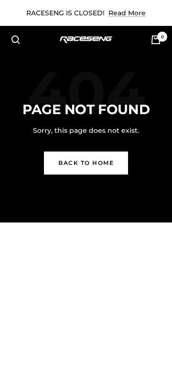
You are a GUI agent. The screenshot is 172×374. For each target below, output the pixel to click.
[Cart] (156, 39)
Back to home (86, 162)
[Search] (15, 39)
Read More (127, 13)
